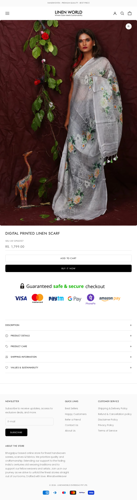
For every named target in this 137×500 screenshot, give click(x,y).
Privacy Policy (106, 425)
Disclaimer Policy (108, 419)
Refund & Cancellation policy (115, 414)
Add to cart (68, 258)
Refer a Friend (73, 419)
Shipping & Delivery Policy (112, 408)
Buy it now (68, 268)
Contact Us (71, 425)
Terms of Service (107, 430)
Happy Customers (76, 414)
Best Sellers (71, 408)
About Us (70, 430)
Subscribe (16, 432)
